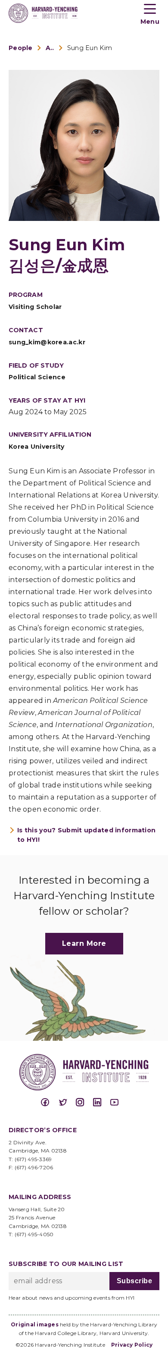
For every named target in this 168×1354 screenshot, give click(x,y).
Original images (35, 1324)
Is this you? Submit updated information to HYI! (86, 835)
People (21, 48)
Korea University (37, 446)
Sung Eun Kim (89, 48)
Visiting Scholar (35, 307)
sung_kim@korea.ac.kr (47, 342)
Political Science (37, 377)
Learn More (84, 943)
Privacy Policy (132, 1344)
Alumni (50, 48)
